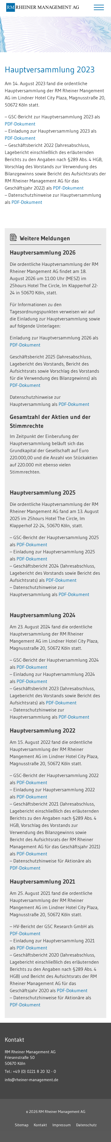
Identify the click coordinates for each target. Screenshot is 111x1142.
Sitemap (21, 1124)
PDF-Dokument (20, 124)
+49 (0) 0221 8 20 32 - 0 (34, 1071)
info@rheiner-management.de (31, 1079)
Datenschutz (86, 1124)
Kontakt (40, 1124)
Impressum (61, 1124)
